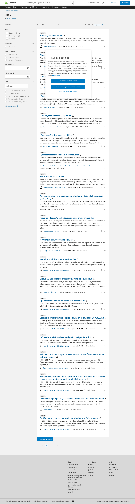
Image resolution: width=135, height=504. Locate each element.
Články (90, 464)
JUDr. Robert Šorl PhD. (50, 292)
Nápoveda (112, 464)
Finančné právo (72, 482)
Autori (111, 472)
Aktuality (91, 472)
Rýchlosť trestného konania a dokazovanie (59, 155)
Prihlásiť (114, 2)
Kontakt (111, 475)
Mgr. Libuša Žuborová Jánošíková (53, 127)
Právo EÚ (70, 492)
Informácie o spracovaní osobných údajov (18, 501)
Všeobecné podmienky (41, 501)
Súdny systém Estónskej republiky (55, 116)
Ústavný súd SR (48, 368)
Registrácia (125, 2)
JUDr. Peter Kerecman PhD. (51, 231)
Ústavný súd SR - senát (60, 368)
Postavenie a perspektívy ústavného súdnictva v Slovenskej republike (72, 398)
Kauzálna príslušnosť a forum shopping (58, 259)
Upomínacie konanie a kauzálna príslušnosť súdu (62, 301)
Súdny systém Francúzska (51, 35)
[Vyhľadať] (72, 3)
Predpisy (91, 467)
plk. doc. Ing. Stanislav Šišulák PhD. (79, 166)
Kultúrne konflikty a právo (52, 176)
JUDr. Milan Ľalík (48, 410)
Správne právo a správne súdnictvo (75, 486)
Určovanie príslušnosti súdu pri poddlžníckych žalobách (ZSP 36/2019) (72, 318)
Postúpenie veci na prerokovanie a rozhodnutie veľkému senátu (69, 418)
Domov (6, 10)
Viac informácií (56, 75)
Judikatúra (91, 470)
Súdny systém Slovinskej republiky (56, 135)
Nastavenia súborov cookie (68, 91)
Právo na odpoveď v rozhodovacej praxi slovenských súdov (67, 218)
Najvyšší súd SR (48, 270)
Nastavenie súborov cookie (60, 501)
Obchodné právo (73, 467)
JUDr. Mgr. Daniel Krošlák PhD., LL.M (54, 188)
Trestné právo (72, 472)
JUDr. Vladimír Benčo (49, 107)
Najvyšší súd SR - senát (61, 270)
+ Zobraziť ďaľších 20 (45, 439)
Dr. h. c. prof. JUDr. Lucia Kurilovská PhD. (55, 166)
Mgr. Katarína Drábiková (50, 146)
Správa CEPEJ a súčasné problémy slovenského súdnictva (66, 279)
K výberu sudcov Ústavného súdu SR (56, 240)
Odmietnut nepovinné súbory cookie (68, 87)
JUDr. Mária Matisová (49, 47)
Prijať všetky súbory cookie (68, 81)
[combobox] (49, 3)
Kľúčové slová (14, 10)
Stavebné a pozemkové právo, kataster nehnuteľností (77, 476)
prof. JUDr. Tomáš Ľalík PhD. (51, 251)
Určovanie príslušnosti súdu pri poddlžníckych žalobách (65, 337)
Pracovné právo (72, 480)
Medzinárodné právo (74, 489)
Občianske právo (73, 464)
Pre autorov (113, 467)
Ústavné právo (72, 470)
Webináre (91, 475)
